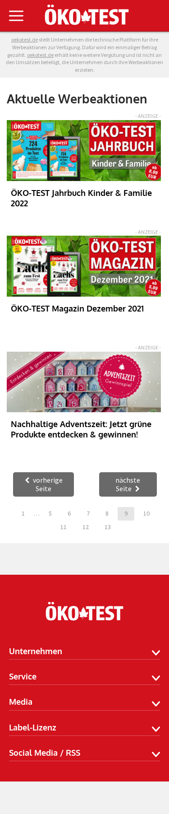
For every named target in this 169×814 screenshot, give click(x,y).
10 (146, 513)
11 (63, 527)
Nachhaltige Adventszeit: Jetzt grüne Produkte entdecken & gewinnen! (81, 429)
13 (108, 527)
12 (85, 527)
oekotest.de (40, 54)
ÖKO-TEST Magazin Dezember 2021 (77, 308)
